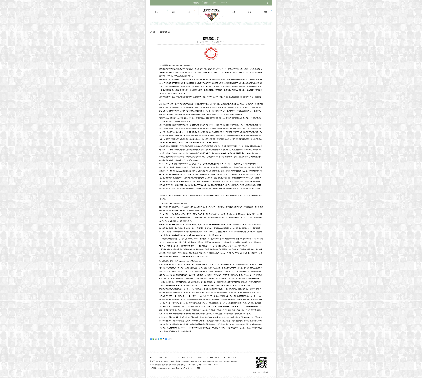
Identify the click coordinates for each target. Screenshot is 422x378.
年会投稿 (209, 357)
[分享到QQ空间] (161, 339)
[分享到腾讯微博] (158, 339)
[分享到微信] (153, 339)
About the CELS (233, 357)
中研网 (197, 368)
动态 (173, 12)
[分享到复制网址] (171, 339)
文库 (188, 12)
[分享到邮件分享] (166, 339)
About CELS (225, 3)
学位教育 (164, 32)
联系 (183, 357)
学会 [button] (156, 12)
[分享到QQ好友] (164, 339)
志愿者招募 (200, 357)
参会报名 (196, 3)
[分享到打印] (169, 339)
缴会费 (206, 3)
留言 (214, 3)
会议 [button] (249, 12)
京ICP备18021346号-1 (179, 368)
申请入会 (190, 357)
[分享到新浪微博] (156, 339)
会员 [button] (233, 12)
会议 (177, 357)
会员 (171, 357)
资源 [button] (265, 12)
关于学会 (153, 357)
